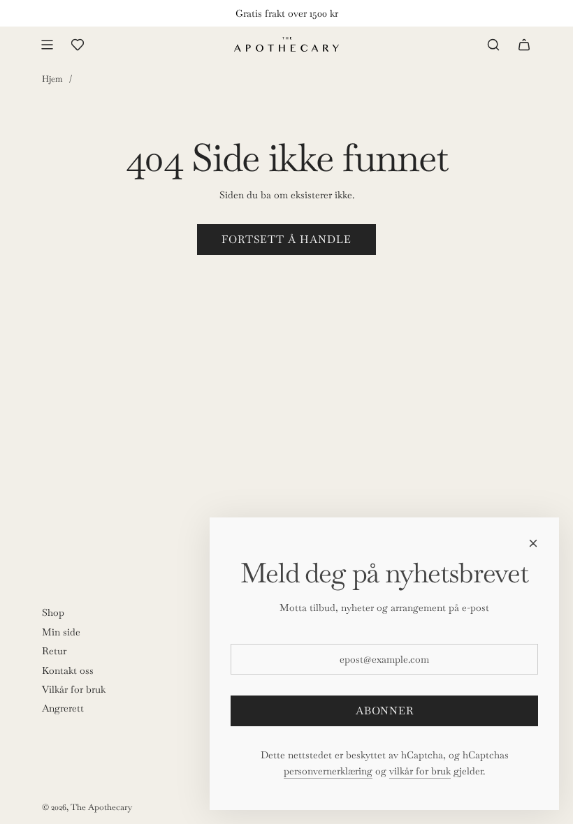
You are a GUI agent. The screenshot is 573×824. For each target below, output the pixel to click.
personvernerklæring (328, 771)
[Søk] (493, 44)
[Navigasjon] (46, 44)
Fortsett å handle (286, 239)
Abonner (385, 710)
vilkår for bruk (420, 771)
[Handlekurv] (524, 44)
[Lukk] (533, 543)
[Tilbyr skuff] (77, 44)
